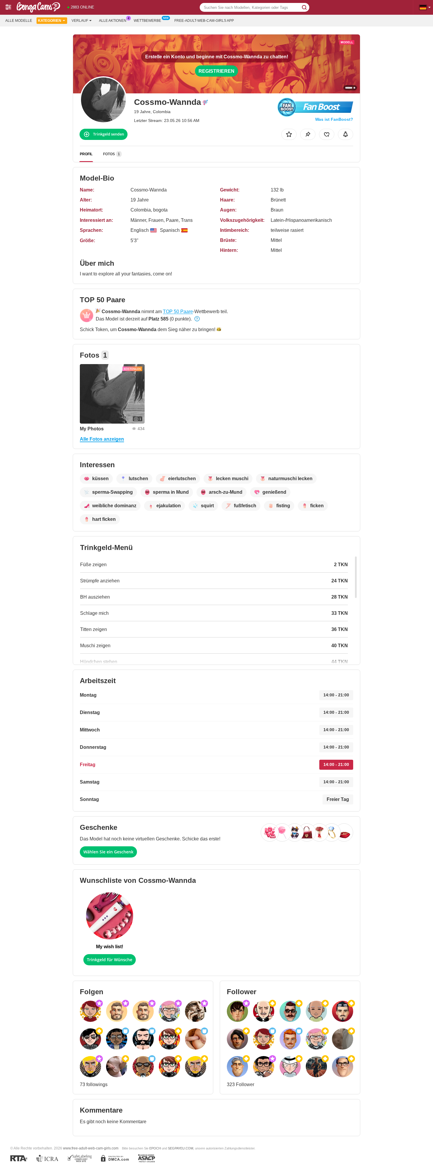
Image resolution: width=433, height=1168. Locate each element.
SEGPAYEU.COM (180, 1148)
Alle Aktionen (112, 21)
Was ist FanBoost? (334, 119)
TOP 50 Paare (178, 311)
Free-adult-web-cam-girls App (204, 21)
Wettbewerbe (147, 21)
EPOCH (155, 1148)
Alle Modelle (18, 21)
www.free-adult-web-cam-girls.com (90, 1148)
